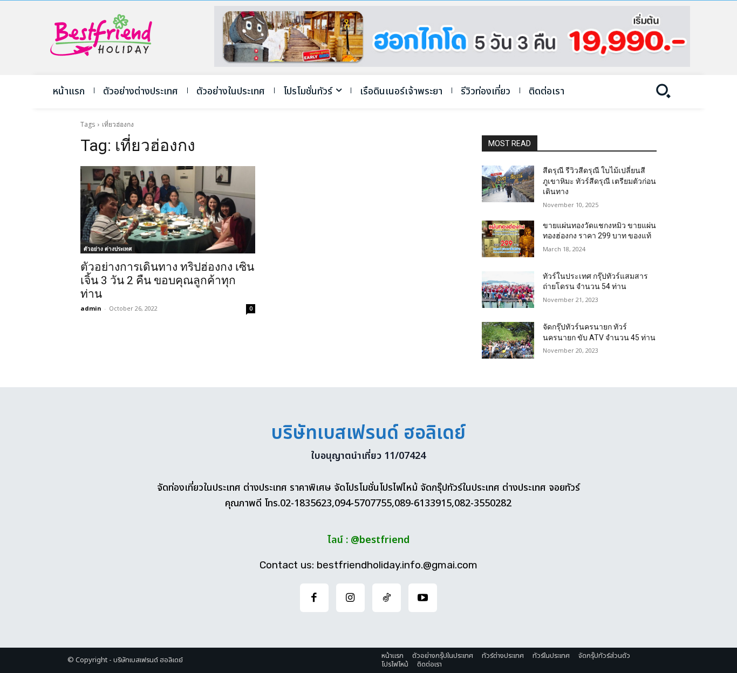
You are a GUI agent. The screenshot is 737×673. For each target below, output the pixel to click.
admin (90, 308)
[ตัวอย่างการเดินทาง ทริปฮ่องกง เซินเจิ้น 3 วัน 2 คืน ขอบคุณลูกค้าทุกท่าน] (167, 209)
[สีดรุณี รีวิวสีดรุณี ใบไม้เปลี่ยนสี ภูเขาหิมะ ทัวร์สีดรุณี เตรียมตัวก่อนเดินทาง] (508, 184)
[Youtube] (422, 597)
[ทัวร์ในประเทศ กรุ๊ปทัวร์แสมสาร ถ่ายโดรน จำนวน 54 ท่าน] (508, 289)
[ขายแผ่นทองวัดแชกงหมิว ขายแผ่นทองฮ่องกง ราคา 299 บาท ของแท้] (508, 239)
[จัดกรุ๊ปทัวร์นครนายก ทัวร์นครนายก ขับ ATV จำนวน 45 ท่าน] (508, 340)
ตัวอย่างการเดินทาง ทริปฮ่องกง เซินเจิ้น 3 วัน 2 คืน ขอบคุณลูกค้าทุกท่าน (167, 280)
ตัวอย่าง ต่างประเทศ (108, 248)
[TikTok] (386, 597)
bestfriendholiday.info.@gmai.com (397, 565)
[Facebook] (314, 597)
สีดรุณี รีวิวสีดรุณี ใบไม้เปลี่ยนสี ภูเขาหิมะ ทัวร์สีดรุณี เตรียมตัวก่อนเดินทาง (599, 181)
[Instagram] (350, 597)
